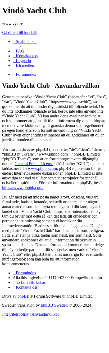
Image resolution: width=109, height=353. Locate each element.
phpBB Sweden (54, 305)
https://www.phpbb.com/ (22, 187)
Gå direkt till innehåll (19, 32)
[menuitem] (18, 51)
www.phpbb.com (42, 168)
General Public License (34, 163)
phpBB (23, 296)
